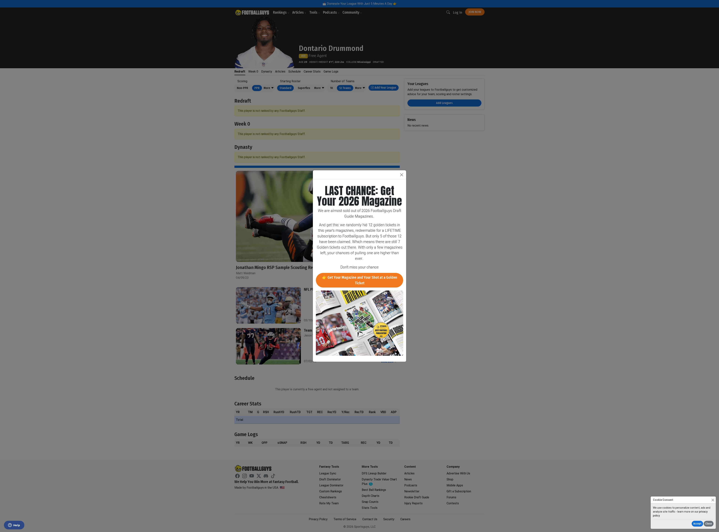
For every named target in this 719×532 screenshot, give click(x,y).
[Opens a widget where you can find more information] (14, 525)
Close (708, 523)
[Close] (713, 500)
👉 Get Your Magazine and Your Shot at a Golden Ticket (359, 280)
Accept (697, 523)
